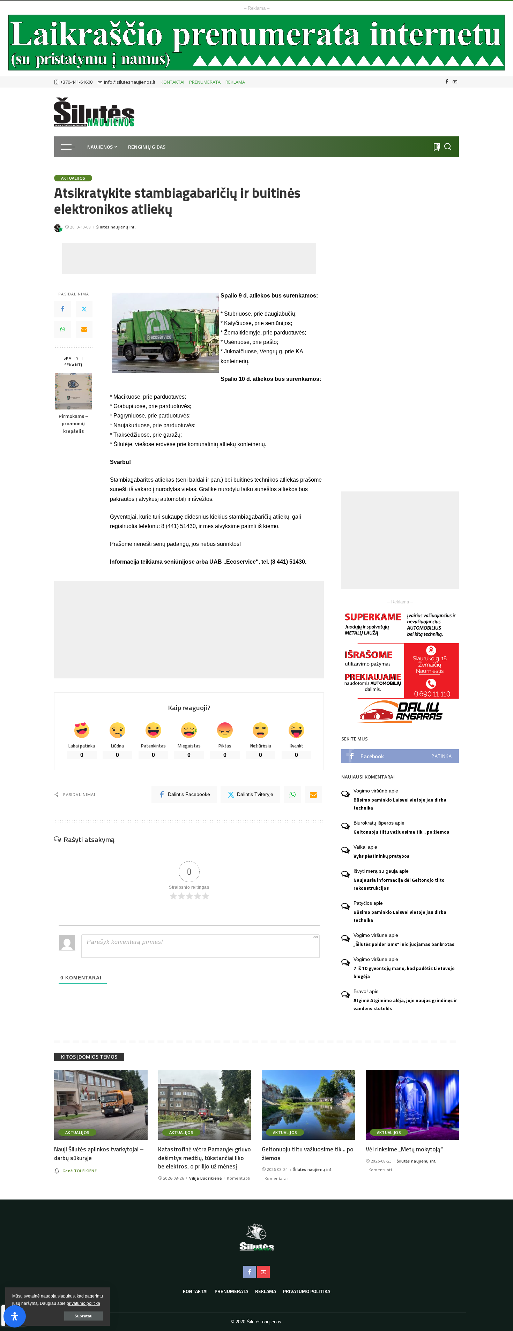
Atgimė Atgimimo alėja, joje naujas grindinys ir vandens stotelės (405, 1004)
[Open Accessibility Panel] (14, 1316)
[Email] (84, 329)
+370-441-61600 (76, 82)
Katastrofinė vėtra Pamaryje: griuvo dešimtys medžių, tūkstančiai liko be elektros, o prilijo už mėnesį (204, 1158)
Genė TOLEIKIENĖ (79, 1170)
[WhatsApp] (62, 329)
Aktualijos (73, 178)
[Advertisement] (189, 258)
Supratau (83, 1315)
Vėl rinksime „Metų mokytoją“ (404, 1149)
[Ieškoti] (448, 146)
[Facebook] (447, 82)
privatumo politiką (83, 1303)
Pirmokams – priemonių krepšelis (73, 424)
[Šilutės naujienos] (94, 112)
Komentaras (276, 1178)
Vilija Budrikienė (205, 1178)
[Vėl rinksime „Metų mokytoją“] (412, 1105)
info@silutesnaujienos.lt (129, 82)
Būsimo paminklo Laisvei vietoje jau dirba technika (400, 803)
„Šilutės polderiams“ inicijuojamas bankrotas (404, 944)
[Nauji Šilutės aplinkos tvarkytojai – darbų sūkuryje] (101, 1105)
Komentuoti (238, 1178)
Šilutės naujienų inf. (116, 227)
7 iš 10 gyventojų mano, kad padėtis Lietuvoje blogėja (404, 972)
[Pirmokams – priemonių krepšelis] (73, 391)
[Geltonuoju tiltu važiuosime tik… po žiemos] (308, 1105)
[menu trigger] (71, 146)
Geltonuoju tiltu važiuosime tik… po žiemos (401, 831)
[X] (84, 309)
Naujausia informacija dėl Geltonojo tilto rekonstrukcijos (399, 884)
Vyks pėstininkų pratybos (381, 855)
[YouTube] (455, 82)
